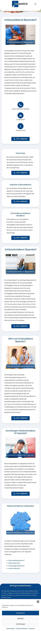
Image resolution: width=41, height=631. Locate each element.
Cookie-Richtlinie (10, 628)
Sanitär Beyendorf (14, 568)
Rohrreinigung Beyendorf (16, 560)
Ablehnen (20, 618)
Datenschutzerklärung (22, 628)
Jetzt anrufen (21, 139)
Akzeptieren (20, 613)
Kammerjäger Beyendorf (16, 566)
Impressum (32, 628)
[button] (38, 602)
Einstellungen (20, 624)
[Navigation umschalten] (35, 4)
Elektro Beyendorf (14, 563)
